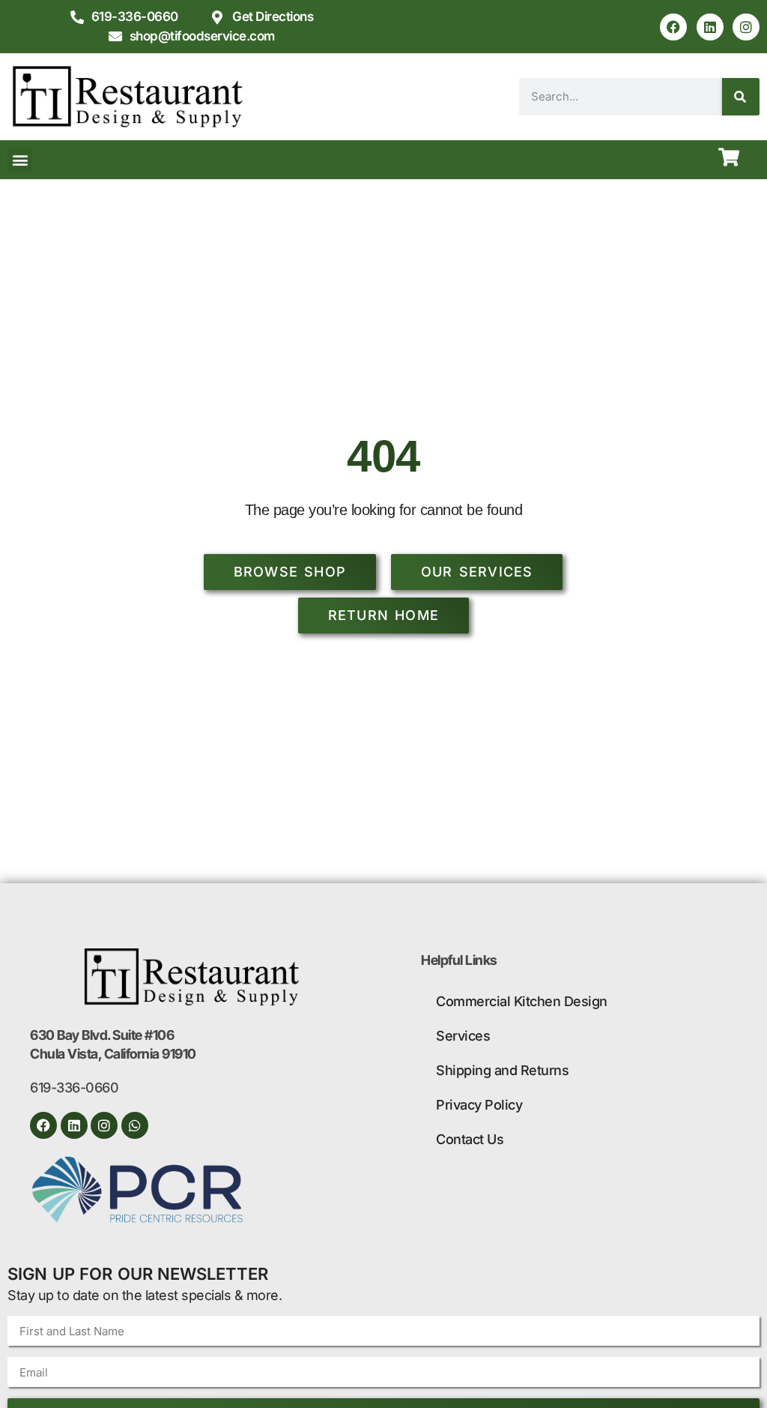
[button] (19, 160)
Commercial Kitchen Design (521, 1001)
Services (463, 1036)
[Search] (741, 96)
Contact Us (469, 1139)
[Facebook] (673, 26)
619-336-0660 (74, 1087)
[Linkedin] (710, 26)
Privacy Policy (479, 1105)
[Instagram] (746, 26)
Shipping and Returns (502, 1070)
